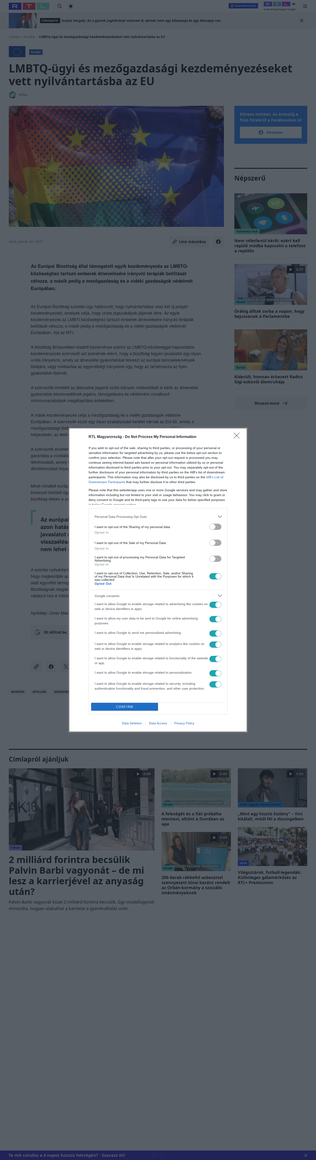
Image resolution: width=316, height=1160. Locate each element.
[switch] (215, 527)
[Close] (238, 437)
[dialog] (158, 580)
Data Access (158, 723)
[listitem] (158, 516)
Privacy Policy (184, 723)
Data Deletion (132, 723)
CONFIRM (124, 707)
